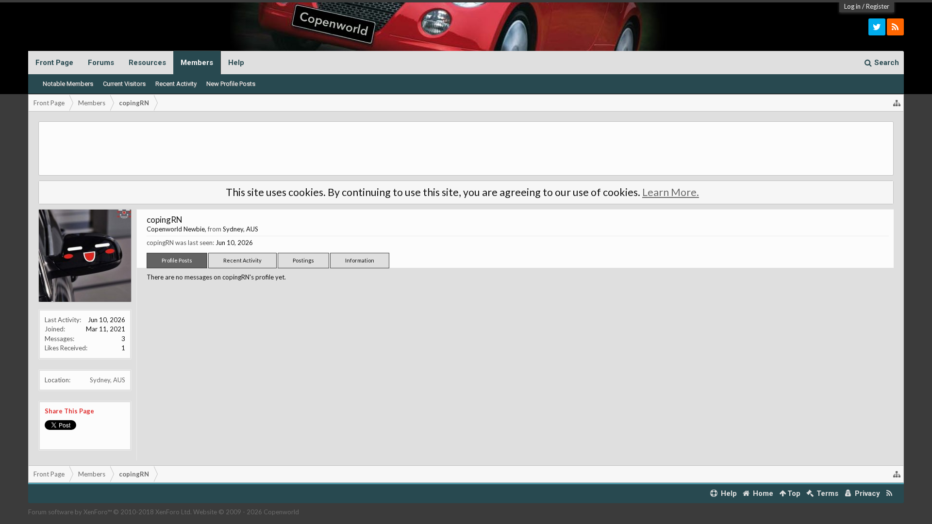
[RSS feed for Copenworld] (889, 493)
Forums (101, 62)
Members (197, 62)
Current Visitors (124, 83)
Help (236, 62)
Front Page (54, 62)
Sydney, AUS (107, 380)
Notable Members (68, 83)
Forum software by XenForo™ (110, 512)
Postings (303, 260)
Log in (852, 6)
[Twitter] (876, 26)
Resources (147, 62)
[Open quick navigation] (897, 103)
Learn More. (670, 192)
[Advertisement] (466, 148)
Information (359, 260)
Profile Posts (177, 260)
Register (877, 6)
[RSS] (895, 26)
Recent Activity (176, 83)
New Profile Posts (230, 83)
